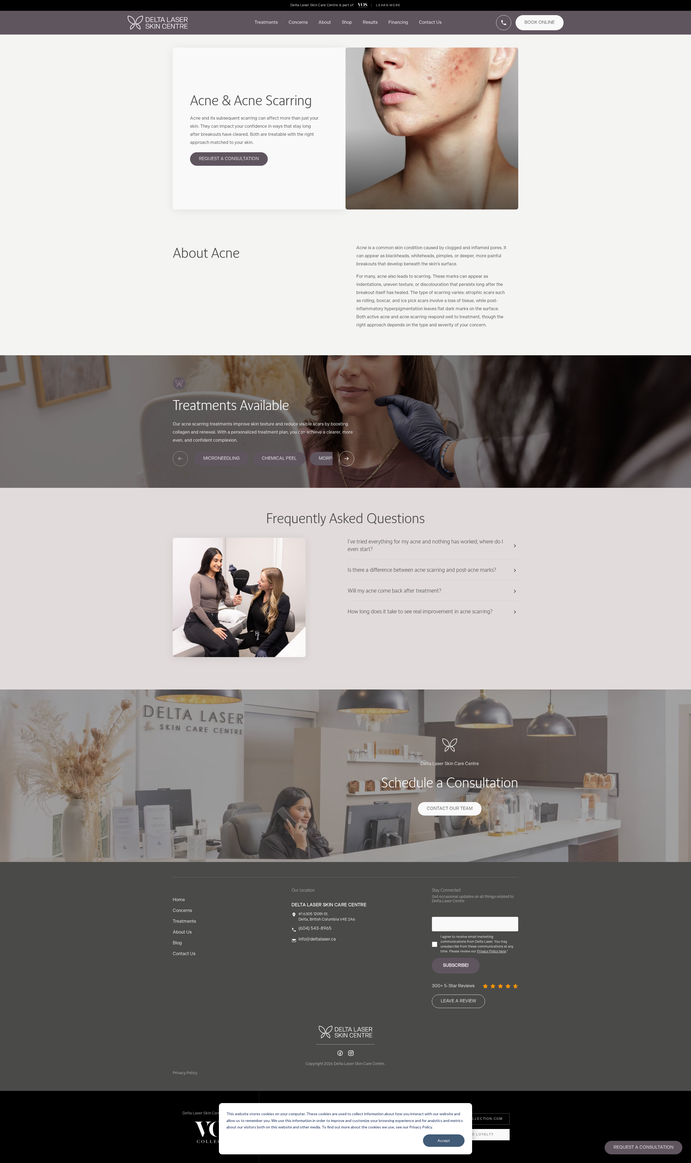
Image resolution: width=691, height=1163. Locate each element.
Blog (177, 943)
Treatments (184, 921)
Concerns (182, 910)
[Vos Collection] (362, 5)
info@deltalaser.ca (317, 939)
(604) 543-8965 (315, 929)
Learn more (388, 5)
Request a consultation (643, 1147)
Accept (444, 1140)
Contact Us (184, 953)
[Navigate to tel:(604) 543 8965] (503, 22)
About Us (182, 932)
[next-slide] (346, 458)
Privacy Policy (185, 1073)
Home (179, 899)
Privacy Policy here (491, 951)
